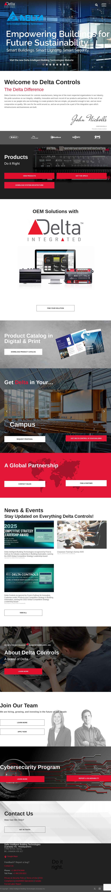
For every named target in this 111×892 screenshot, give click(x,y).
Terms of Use (32, 878)
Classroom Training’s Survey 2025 (70, 552)
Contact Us (8, 866)
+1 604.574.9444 (17, 870)
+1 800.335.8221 (19, 873)
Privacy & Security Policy (14, 878)
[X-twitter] (95, 889)
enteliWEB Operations (24, 881)
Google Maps (12, 856)
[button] (6, 411)
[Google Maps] (5, 857)
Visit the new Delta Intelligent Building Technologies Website (41, 60)
